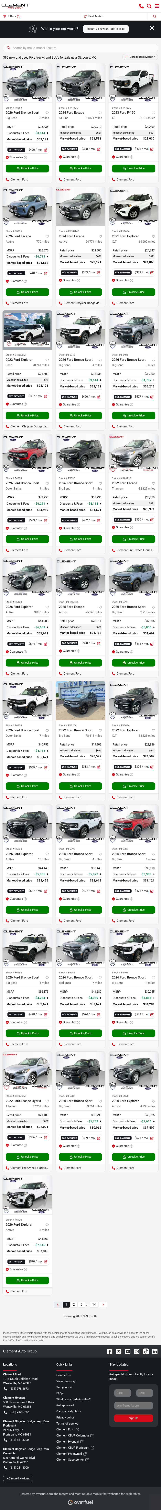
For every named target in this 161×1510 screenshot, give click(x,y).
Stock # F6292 (120, 601)
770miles (42, 241)
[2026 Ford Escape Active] (27, 206)
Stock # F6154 (120, 1096)
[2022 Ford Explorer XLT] (133, 700)
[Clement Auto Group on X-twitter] (117, 1351)
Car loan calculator (68, 1411)
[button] (141, 6)
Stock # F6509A (121, 725)
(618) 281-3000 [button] (19, 1467)
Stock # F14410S (68, 107)
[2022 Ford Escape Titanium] (133, 453)
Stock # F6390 (67, 848)
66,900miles (147, 241)
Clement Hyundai (67, 1441)
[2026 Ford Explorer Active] (27, 577)
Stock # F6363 (14, 107)
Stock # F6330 (67, 478)
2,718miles (147, 612)
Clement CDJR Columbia (72, 1435)
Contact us (63, 1375)
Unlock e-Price (29, 168)
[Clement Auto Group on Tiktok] (144, 1351)
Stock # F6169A (121, 231)
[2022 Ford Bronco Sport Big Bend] (80, 700)
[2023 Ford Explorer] (27, 330)
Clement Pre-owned (69, 1454)
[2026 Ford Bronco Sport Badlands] (80, 947)
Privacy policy (65, 1417)
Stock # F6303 (120, 848)
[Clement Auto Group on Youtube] (126, 1351)
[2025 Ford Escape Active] (80, 577)
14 (94, 1304)
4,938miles (147, 1106)
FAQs (59, 1393)
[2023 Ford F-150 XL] (133, 82)
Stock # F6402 (120, 972)
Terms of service (67, 1423)
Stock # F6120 (14, 601)
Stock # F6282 (14, 972)
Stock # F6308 (14, 478)
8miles (150, 365)
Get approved (65, 1405)
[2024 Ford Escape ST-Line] (80, 82)
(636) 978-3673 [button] (19, 1388)
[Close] (152, 28)
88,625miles (147, 735)
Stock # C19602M (16, 1096)
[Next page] (103, 1305)
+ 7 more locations (18, 1478)
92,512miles (147, 118)
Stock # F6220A (68, 725)
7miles (44, 735)
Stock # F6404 (14, 725)
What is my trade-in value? (73, 1399)
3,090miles (41, 612)
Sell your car (64, 1387)
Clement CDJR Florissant (72, 1447)
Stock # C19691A (121, 478)
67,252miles (41, 1106)
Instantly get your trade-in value (106, 28)
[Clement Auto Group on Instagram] (135, 1351)
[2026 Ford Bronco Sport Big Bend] (27, 82)
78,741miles (41, 365)
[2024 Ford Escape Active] (80, 206)
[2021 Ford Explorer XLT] (133, 206)
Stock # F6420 (14, 1219)
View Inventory (66, 1381)
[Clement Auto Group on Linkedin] (153, 1351)
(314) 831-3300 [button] (19, 1440)
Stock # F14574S (68, 601)
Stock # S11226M (16, 354)
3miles (44, 118)
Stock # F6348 (67, 354)
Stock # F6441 (67, 972)
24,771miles (94, 241)
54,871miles (94, 118)
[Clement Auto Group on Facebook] (108, 1351)
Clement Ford (65, 1429)
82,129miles (147, 488)
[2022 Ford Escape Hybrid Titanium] (27, 1071)
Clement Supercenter (70, 1459)
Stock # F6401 (120, 354)
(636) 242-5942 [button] (19, 1412)
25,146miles (94, 612)
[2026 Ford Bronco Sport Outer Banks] (27, 453)
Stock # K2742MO (69, 231)
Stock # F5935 (14, 231)
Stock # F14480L (121, 107)
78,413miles (94, 735)
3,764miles (94, 1106)
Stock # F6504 (14, 848)
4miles (97, 365)
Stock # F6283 (67, 1096)
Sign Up (133, 1418)
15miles (43, 859)
